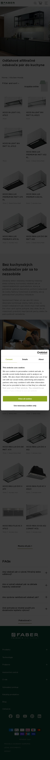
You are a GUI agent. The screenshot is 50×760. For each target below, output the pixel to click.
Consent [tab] (9, 359)
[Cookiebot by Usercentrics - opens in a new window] (37, 352)
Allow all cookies (25, 399)
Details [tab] (25, 359)
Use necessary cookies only (25, 405)
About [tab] (41, 359)
